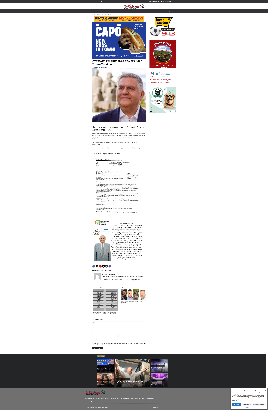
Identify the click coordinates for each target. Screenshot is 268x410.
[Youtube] (92, 402)
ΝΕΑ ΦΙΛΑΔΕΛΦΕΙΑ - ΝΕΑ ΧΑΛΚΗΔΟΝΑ (103, 14)
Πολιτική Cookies (245, 407)
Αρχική (93, 14)
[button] (265, 390)
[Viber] (109, 266)
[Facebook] (98, 1)
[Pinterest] (100, 266)
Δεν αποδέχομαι (247, 404)
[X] (104, 1)
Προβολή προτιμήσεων (259, 404)
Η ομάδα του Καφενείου (100, 67)
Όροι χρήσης (253, 407)
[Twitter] (89, 402)
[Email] (103, 266)
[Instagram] (101, 1)
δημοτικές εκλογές (100, 270)
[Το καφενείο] (134, 6)
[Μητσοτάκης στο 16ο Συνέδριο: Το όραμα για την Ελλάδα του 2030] (105, 365)
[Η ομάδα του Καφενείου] (97, 277)
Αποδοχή (236, 404)
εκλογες (106, 270)
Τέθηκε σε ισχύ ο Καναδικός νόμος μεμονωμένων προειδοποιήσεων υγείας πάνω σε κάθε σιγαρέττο (105, 313)
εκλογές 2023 (111, 270)
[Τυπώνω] (106, 266)
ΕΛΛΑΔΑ (99, 367)
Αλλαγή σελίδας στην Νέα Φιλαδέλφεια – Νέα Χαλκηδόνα (131, 302)
